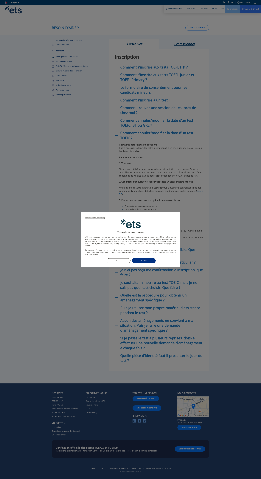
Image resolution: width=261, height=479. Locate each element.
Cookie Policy (104, 252)
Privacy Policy (90, 252)
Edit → (118, 260)
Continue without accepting (95, 218)
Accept (144, 260)
